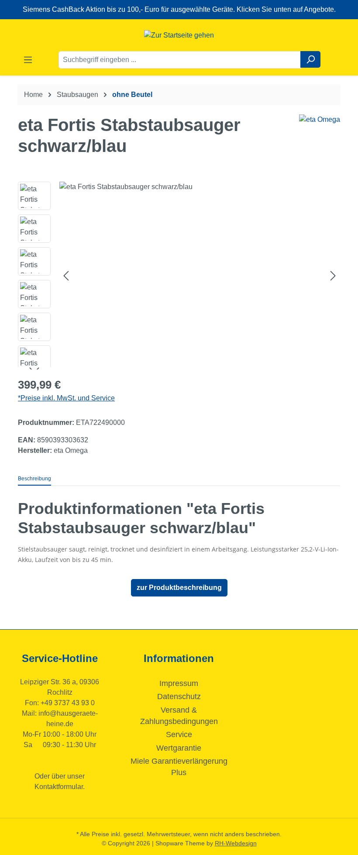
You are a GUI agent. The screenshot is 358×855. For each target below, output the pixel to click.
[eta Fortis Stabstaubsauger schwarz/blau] (199, 275)
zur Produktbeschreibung (179, 587)
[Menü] (27, 60)
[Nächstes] (333, 275)
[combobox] (180, 60)
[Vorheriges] (65, 275)
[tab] (34, 479)
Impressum (178, 683)
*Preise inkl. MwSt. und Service (66, 398)
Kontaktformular (58, 786)
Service (179, 734)
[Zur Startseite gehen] (179, 35)
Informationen (179, 658)
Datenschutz (179, 696)
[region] (179, 275)
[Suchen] (310, 59)
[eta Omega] (319, 119)
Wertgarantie (178, 748)
